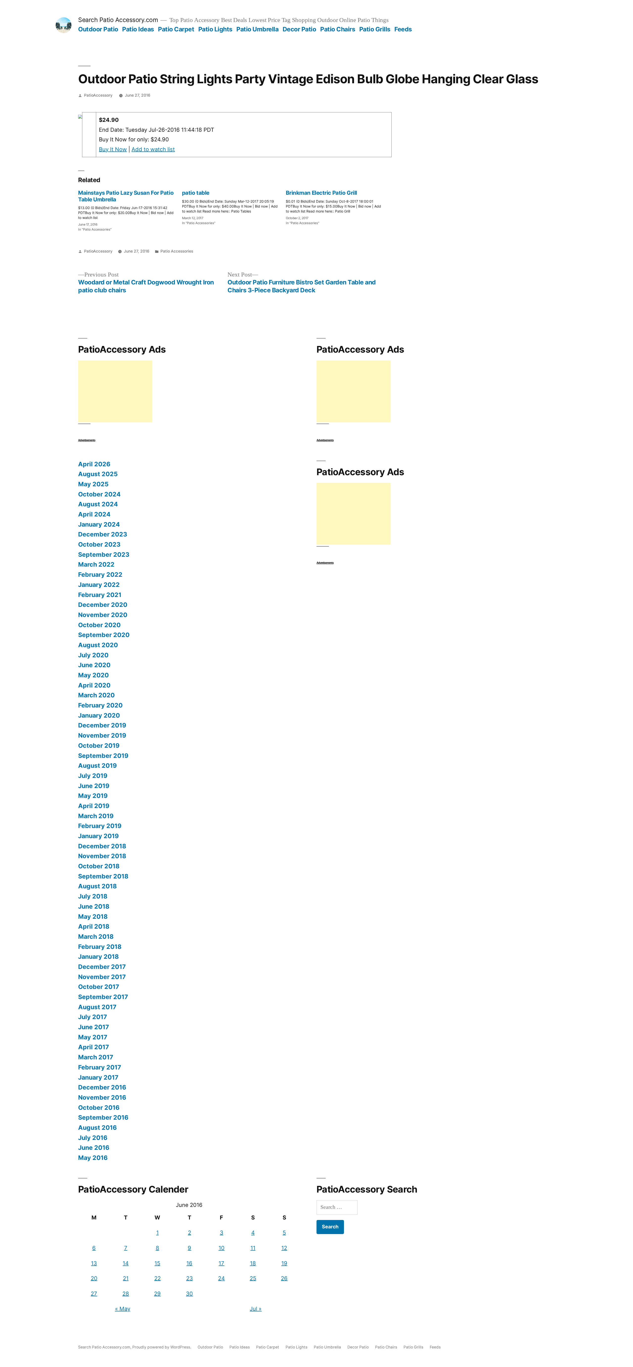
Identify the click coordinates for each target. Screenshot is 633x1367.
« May (122, 1308)
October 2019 (98, 745)
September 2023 (103, 554)
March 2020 (96, 695)
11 (252, 1248)
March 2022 (96, 564)
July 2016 (92, 1137)
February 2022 (100, 574)
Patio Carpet (176, 29)
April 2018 (93, 926)
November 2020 (102, 615)
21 (126, 1278)
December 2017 (102, 966)
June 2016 (93, 1147)
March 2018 (95, 936)
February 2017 (99, 1067)
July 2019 (92, 775)
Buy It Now (113, 149)
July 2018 (92, 896)
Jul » (256, 1308)
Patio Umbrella (257, 29)
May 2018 (93, 916)
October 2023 (99, 544)
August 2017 (97, 1007)
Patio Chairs (337, 29)
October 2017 (98, 986)
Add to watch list (153, 149)
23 (189, 1278)
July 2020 (93, 655)
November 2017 (102, 977)
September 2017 (103, 997)
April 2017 (93, 1047)
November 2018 (102, 856)
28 (125, 1293)
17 (221, 1263)
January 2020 (99, 715)
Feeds (403, 29)
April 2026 (94, 464)
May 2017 (92, 1037)
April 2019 (93, 806)
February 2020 (100, 705)
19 (284, 1263)
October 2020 (99, 625)
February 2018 (99, 946)
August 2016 (97, 1127)
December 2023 (102, 534)
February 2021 (99, 594)
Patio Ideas (138, 29)
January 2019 (98, 836)
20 (94, 1278)
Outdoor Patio (98, 29)
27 (94, 1293)
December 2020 (102, 604)
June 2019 (93, 786)
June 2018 (93, 906)
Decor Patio (299, 29)
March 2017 (95, 1057)
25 (253, 1278)
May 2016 (93, 1157)
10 (222, 1248)
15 (157, 1263)
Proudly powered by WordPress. (162, 1347)
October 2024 (99, 494)
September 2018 (103, 876)
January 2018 (98, 956)
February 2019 (99, 826)
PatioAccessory (98, 95)
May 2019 (93, 795)
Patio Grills (374, 29)
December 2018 (102, 846)
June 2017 (93, 1027)
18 (253, 1263)
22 (157, 1278)
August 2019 (97, 765)
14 (126, 1263)
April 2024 (94, 514)
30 (189, 1293)
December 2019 (102, 725)
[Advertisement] (115, 391)
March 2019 (95, 816)
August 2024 (98, 504)
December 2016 (102, 1087)
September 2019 (103, 755)
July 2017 (92, 1017)
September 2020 (104, 635)
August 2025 (98, 474)
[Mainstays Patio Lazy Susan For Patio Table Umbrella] (130, 209)
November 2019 (102, 735)
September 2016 (103, 1117)
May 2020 (93, 675)
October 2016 (98, 1107)
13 (94, 1263)
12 (284, 1248)
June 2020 (94, 665)
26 (284, 1278)
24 (221, 1278)
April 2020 (94, 685)
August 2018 (97, 886)
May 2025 (93, 484)
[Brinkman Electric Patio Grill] (338, 206)
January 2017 (98, 1077)
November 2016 (102, 1097)
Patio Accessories (176, 251)
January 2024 (99, 524)
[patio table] (234, 206)
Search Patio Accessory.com (118, 19)
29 (157, 1293)
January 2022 (99, 584)
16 (189, 1263)
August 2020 (98, 645)
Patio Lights (215, 29)
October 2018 (98, 866)
